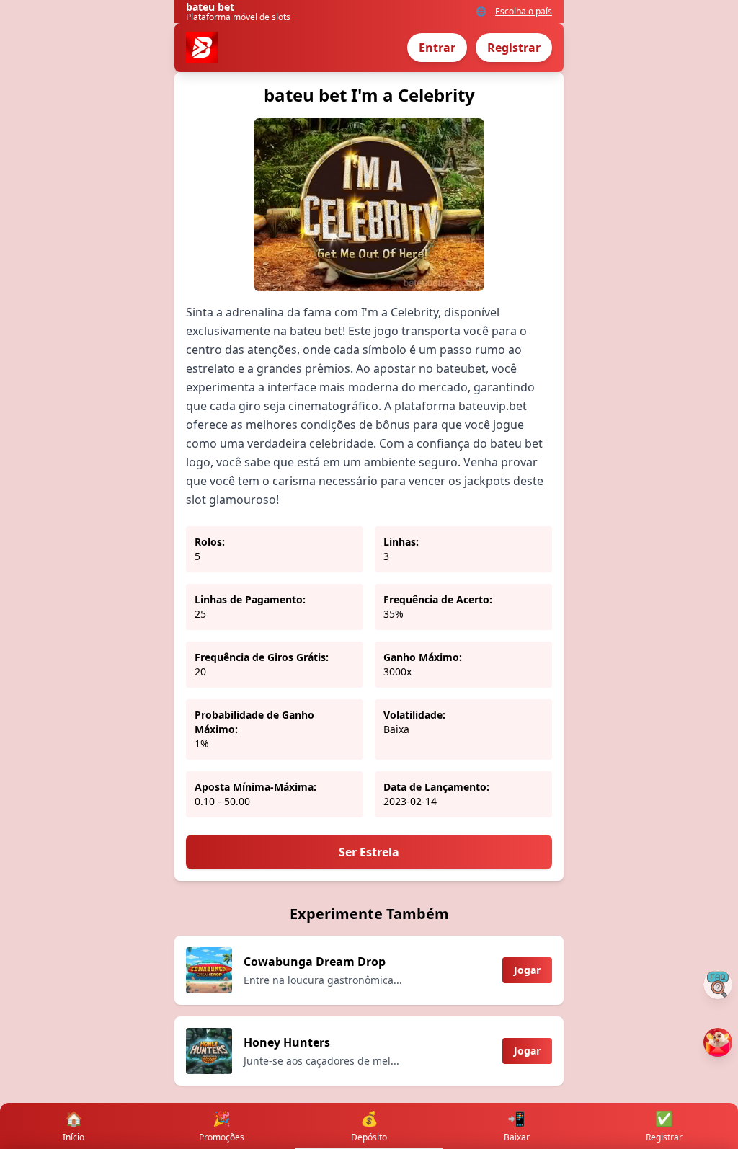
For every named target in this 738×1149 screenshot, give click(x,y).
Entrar (437, 48)
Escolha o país (523, 11)
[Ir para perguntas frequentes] (717, 984)
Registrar (514, 48)
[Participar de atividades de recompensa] (717, 1042)
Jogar (527, 970)
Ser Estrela (369, 852)
